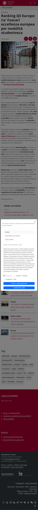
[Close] (34, 221)
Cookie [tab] (7, 232)
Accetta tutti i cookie (19, 288)
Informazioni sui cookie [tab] (12, 236)
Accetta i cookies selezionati (19, 283)
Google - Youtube (21, 276)
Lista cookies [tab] (9, 239)
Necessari (9, 276)
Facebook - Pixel (11, 279)
